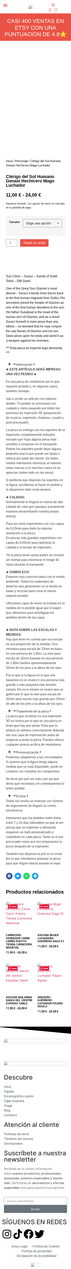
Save (14, 906)
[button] (5, 5)
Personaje (21, 161)
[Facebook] (29, 1234)
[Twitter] (39, 1234)
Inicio (9, 161)
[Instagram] (7, 1234)
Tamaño (14, 222)
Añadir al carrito (34, 243)
